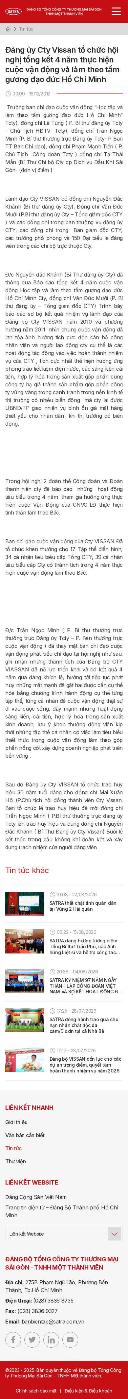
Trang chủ (8, 29)
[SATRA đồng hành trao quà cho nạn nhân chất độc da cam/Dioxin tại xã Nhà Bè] (24, 1020)
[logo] (60, 11)
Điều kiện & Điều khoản (88, 1390)
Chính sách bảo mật (36, 1390)
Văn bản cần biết (25, 1135)
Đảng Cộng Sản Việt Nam (36, 1197)
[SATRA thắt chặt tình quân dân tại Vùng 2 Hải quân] (24, 904)
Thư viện (15, 1161)
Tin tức (26, 29)
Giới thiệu (16, 1122)
